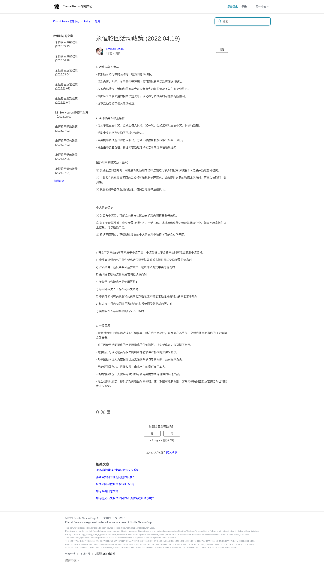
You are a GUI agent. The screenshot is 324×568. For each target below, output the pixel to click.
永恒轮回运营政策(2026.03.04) (66, 72)
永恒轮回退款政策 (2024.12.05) (66, 157)
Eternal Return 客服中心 (66, 21)
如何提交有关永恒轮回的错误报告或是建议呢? (125, 498)
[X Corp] (103, 412)
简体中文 (261, 6)
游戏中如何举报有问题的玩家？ (115, 477)
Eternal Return (115, 48)
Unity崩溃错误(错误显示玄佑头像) (117, 470)
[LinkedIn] (108, 412)
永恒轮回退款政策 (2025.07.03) (66, 128)
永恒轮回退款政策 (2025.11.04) (66, 100)
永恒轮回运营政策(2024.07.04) (66, 171)
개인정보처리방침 (105, 553)
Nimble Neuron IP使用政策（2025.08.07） (71, 114)
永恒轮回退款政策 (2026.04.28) (66, 58)
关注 (222, 49)
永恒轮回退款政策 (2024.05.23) (115, 484)
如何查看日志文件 (107, 491)
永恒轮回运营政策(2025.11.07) (66, 86)
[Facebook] (97, 412)
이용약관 (70, 553)
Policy (87, 21)
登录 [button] (244, 6)
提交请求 (232, 6)
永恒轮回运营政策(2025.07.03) (66, 143)
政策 (97, 21)
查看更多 (58, 181)
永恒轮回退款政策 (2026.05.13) (66, 44)
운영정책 (85, 553)
